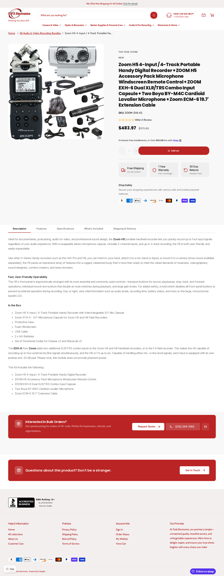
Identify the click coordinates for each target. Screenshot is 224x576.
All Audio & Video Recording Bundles (40, 33)
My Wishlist (122, 538)
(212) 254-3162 (184, 426)
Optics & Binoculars (74, 25)
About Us (13, 538)
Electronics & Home (167, 25)
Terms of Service (70, 543)
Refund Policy (69, 538)
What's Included (93, 228)
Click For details (130, 3)
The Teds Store (128, 52)
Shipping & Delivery (124, 228)
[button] (212, 15)
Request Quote (146, 426)
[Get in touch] (203, 15)
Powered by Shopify (37, 571)
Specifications (65, 228)
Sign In (119, 529)
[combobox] (97, 15)
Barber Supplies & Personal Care (107, 25)
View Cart (121, 543)
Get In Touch (192, 470)
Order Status (122, 534)
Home (11, 33)
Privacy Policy (69, 529)
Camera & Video (50, 25)
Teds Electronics (21, 571)
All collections (15, 534)
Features (41, 228)
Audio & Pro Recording (140, 25)
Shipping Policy (70, 534)
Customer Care (16, 543)
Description (19, 228)
